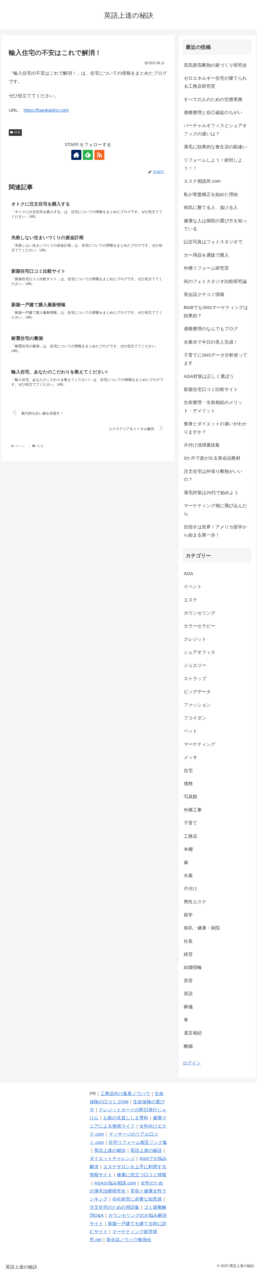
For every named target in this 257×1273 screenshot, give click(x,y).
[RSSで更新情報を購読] (99, 155)
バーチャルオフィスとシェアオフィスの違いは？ (215, 129)
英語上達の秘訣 (110, 1150)
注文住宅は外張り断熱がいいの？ (213, 475)
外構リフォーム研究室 (206, 268)
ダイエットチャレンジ (112, 1158)
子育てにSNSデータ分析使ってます (215, 359)
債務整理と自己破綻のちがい (213, 112)
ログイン (192, 1063)
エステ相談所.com (202, 181)
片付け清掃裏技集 (202, 445)
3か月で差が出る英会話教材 (212, 458)
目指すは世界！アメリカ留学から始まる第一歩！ (215, 531)
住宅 (17, 132)
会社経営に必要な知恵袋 (137, 1199)
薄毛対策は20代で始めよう (211, 492)
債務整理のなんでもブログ (211, 328)
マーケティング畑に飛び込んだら (215, 509)
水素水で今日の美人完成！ (211, 342)
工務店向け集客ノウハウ (125, 1093)
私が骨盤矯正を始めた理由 (211, 194)
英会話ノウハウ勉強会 (128, 1239)
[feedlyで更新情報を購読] (88, 155)
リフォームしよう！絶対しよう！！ (213, 164)
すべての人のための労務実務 (213, 99)
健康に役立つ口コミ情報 (141, 1174)
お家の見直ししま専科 (125, 1117)
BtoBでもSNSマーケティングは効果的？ (216, 311)
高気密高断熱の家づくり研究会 (215, 65)
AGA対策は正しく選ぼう (209, 376)
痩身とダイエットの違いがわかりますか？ (215, 427)
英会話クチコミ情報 (204, 294)
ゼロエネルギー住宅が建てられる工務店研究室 (215, 82)
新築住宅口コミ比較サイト (211, 389)
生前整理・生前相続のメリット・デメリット (213, 406)
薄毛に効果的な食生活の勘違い (215, 146)
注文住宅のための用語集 (114, 1207)
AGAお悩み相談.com (115, 1183)
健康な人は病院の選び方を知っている (215, 224)
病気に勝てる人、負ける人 (211, 207)
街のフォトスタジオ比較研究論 (215, 281)
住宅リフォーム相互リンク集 (137, 1142)
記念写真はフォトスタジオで (213, 241)
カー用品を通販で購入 (206, 255)
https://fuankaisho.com (46, 110)
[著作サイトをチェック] (76, 155)
